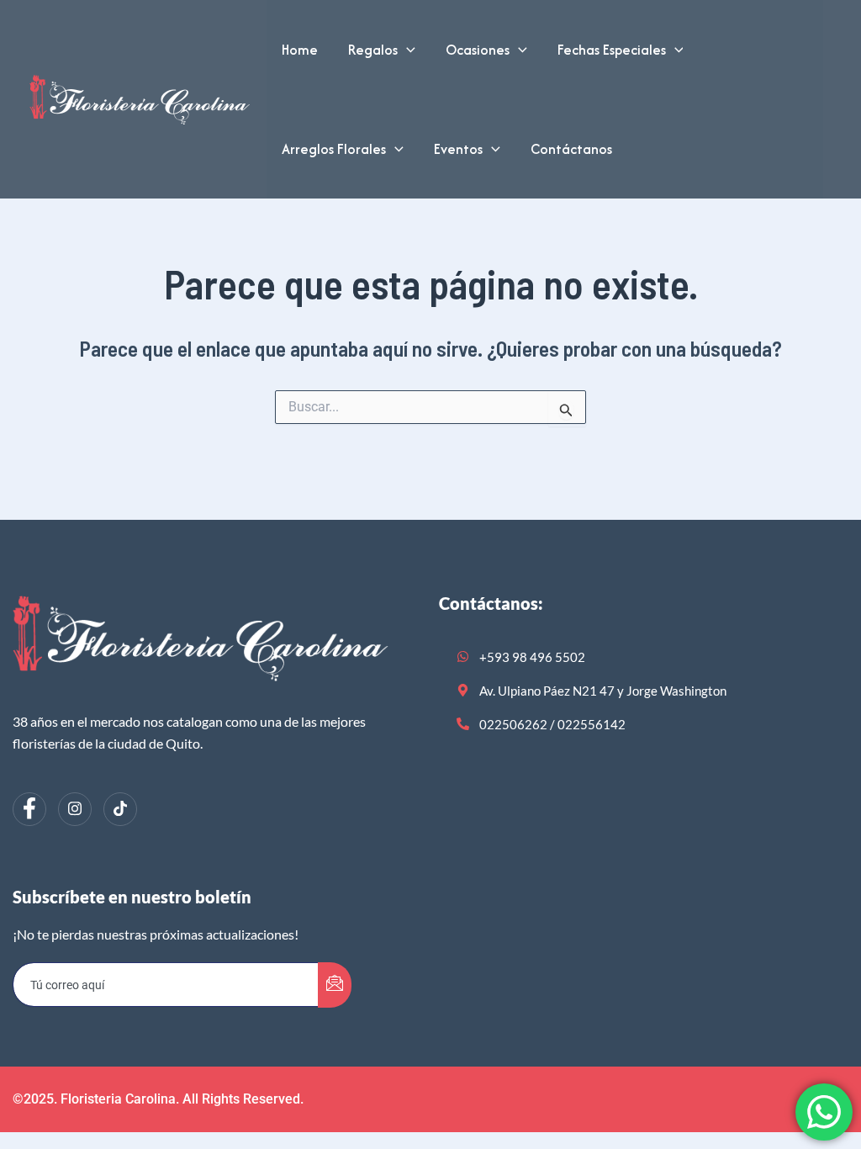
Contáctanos (571, 149)
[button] (406, 49)
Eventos (458, 149)
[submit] (334, 985)
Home (300, 50)
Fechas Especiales (611, 50)
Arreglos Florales (334, 149)
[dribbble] (120, 809)
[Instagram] (75, 809)
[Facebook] (29, 809)
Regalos (373, 50)
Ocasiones (478, 50)
